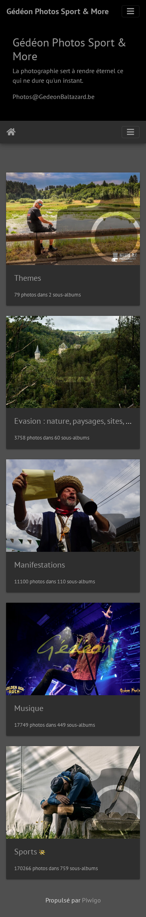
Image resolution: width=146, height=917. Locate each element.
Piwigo (91, 900)
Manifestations (39, 564)
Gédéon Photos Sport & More (57, 11)
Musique (28, 708)
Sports (25, 851)
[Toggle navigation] (131, 11)
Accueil (11, 132)
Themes (27, 278)
